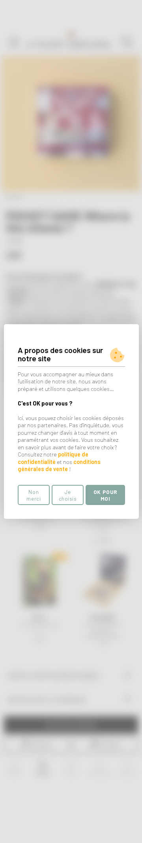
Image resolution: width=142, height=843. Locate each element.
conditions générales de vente (59, 465)
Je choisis (68, 495)
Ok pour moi (105, 495)
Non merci (33, 495)
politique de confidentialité (53, 458)
